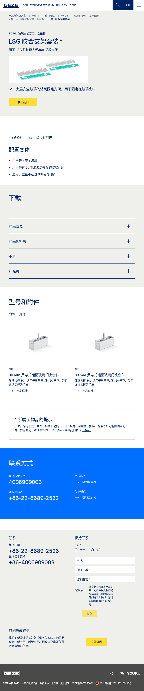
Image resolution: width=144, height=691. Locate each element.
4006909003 (25, 482)
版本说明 (64, 683)
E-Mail (86, 430)
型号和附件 (44, 137)
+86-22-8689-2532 (34, 498)
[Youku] (134, 673)
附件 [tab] (12, 314)
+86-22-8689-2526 (34, 551)
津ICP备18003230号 (82, 683)
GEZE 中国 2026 (11, 683)
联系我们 (23, 102)
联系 (12, 538)
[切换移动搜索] (117, 5)
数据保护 (44, 683)
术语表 (54, 683)
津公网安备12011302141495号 (116, 683)
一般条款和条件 (29, 683)
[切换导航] (138, 5)
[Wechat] (122, 673)
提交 (89, 613)
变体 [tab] (22, 314)
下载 (29, 137)
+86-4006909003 (32, 562)
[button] (111, 674)
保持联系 (82, 538)
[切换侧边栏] (128, 5)
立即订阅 (96, 641)
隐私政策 (94, 593)
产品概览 (15, 137)
